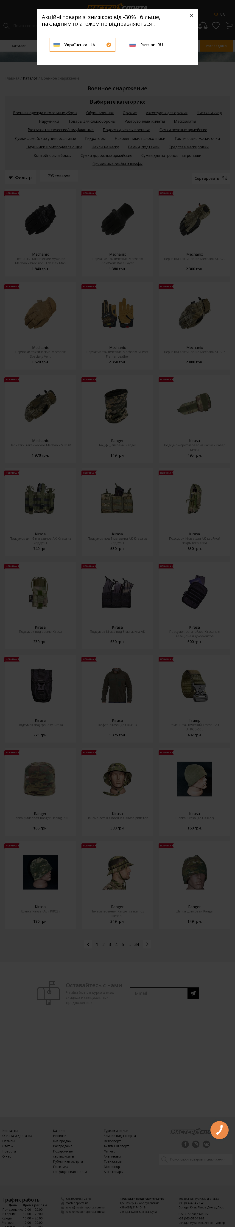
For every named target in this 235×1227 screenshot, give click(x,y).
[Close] (191, 15)
